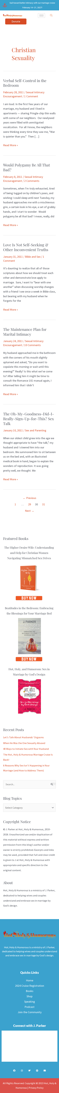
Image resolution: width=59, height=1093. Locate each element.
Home (29, 980)
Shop (29, 996)
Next (29, 510)
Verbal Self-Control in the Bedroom (24, 83)
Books (29, 991)
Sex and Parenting (35, 430)
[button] (51, 15)
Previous (29, 498)
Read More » (10, 145)
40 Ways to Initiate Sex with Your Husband (26, 748)
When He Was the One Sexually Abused (24, 743)
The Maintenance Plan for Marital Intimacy (25, 332)
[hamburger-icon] (41, 15)
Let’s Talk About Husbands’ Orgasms (23, 737)
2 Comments (31, 181)
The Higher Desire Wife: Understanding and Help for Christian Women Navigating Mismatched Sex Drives (29, 553)
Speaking (29, 1001)
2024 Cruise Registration (29, 985)
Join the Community (30, 1012)
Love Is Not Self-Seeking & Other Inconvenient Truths (25, 247)
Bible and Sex (33, 256)
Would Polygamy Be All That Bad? (26, 167)
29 (29, 504)
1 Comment (31, 96)
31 (43, 504)
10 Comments (32, 345)
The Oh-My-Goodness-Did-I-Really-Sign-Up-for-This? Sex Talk (28, 418)
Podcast (29, 1007)
